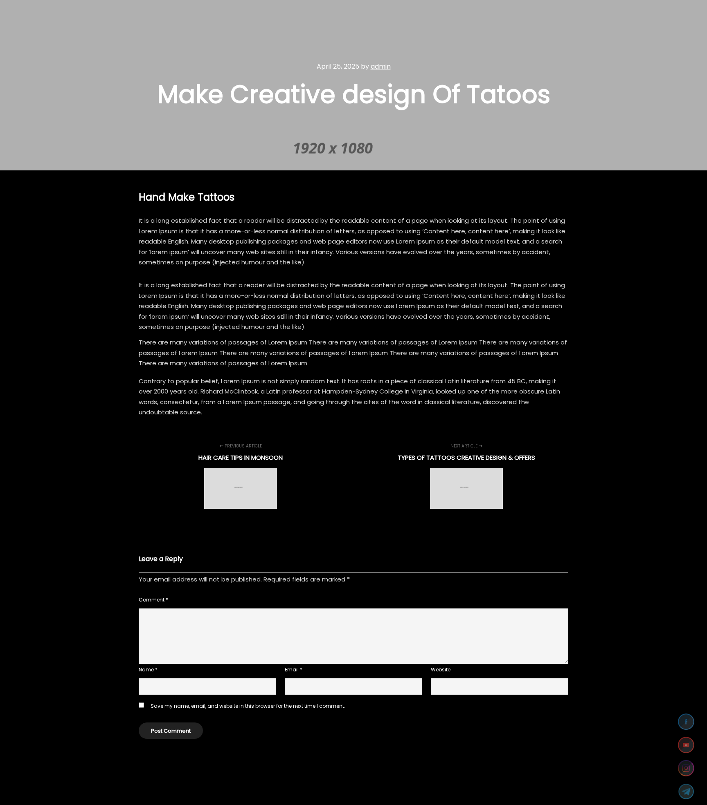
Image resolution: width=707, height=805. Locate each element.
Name (148, 669)
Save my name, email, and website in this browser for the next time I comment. (248, 705)
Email (293, 669)
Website (440, 669)
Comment (153, 599)
